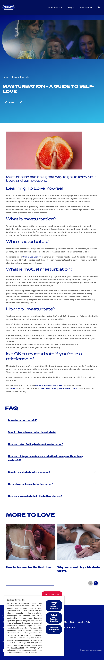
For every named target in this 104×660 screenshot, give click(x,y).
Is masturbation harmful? (22, 420)
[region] (34, 626)
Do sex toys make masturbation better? (30, 483)
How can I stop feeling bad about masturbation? (35, 444)
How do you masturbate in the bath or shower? (35, 495)
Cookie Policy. (17, 648)
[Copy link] (20, 102)
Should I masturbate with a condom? (29, 471)
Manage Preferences (54, 629)
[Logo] (8, 7)
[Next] (96, 583)
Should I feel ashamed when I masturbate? (32, 432)
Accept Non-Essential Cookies (54, 605)
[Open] (99, 7)
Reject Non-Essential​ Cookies (54, 618)
